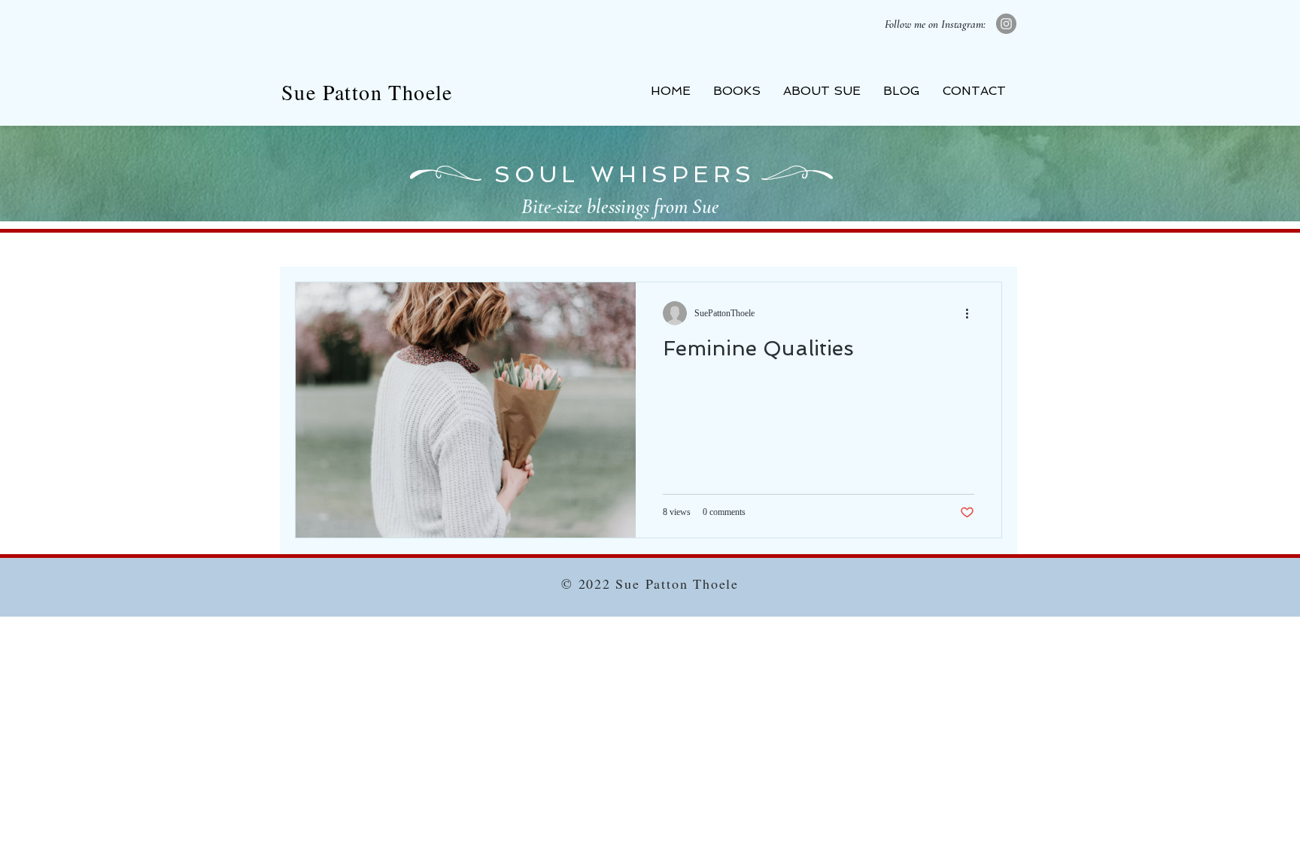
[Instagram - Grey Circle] (1006, 24)
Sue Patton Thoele (367, 92)
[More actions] (972, 313)
